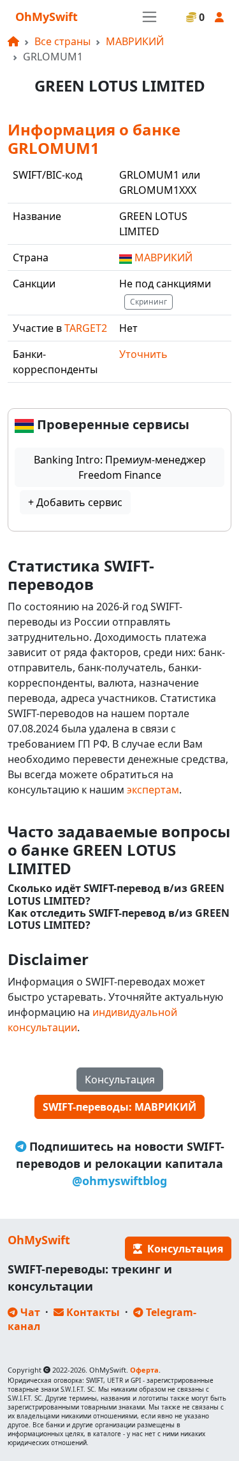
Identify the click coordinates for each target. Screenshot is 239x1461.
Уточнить (143, 354)
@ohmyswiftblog (119, 1180)
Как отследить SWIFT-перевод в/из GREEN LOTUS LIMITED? (118, 919)
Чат (29, 1312)
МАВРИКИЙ (135, 41)
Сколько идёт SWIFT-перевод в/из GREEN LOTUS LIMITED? (116, 894)
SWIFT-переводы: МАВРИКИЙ (119, 1107)
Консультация (120, 1080)
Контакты (92, 1312)
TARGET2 (85, 328)
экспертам (153, 790)
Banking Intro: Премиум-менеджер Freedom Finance (120, 467)
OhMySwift (46, 16)
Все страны (62, 41)
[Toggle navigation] (149, 17)
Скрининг (148, 301)
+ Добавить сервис (75, 502)
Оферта (144, 1370)
